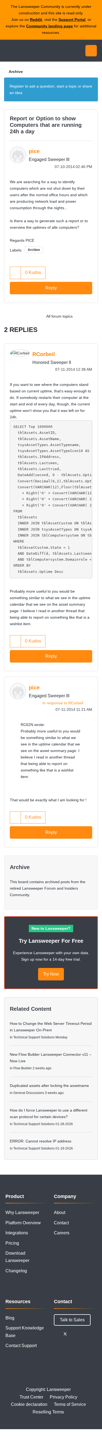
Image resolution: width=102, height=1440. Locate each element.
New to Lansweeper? (51, 928)
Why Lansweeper (22, 1212)
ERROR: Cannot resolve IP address (40, 1141)
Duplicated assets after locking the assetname (49, 1085)
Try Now (51, 974)
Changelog (16, 1270)
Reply (51, 288)
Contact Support (21, 1345)
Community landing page (49, 26)
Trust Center (31, 1397)
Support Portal (71, 19)
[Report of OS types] (81, 316)
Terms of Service (70, 1404)
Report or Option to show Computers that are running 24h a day (46, 124)
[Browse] (8, 50)
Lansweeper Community (30, 50)
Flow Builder (22, 1068)
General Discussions (28, 1093)
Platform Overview (23, 1223)
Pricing (12, 1243)
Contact (61, 1223)
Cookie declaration (29, 1404)
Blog (9, 1318)
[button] (15, 273)
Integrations (16, 1233)
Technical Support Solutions (34, 1037)
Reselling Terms (48, 1412)
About (59, 1212)
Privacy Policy (63, 1397)
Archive (16, 71)
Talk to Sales (72, 1320)
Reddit (36, 19)
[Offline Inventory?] (92, 316)
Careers (61, 1233)
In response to (62, 703)
